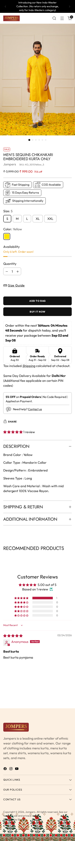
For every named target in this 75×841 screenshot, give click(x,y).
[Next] (70, 6)
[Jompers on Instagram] (11, 769)
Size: (8, 211)
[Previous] (5, 6)
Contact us (35, 409)
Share (12, 421)
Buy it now (37, 311)
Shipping (29, 366)
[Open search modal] (54, 18)
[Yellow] (6, 236)
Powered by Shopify (14, 819)
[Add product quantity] (17, 271)
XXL (50, 219)
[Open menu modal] (62, 18)
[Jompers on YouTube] (17, 769)
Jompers (9, 164)
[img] (13, 636)
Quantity (9, 264)
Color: (12, 229)
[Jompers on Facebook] (5, 769)
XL (38, 219)
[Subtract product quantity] (6, 271)
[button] (13, 432)
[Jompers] (11, 18)
